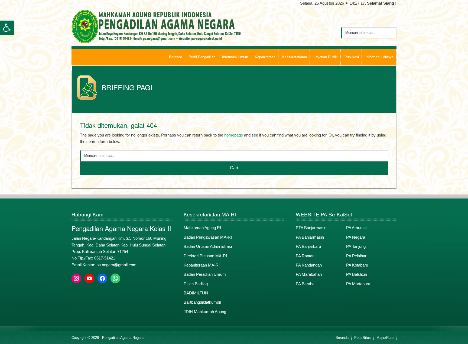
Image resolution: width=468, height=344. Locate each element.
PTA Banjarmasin (311, 227)
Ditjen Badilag (196, 283)
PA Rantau (305, 256)
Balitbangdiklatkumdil (202, 302)
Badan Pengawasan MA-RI (208, 237)
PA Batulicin (356, 274)
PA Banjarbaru (308, 246)
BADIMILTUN (196, 293)
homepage (233, 135)
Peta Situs (362, 338)
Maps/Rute (385, 338)
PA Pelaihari (356, 256)
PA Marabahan (309, 274)
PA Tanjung (356, 246)
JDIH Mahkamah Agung (205, 311)
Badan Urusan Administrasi (208, 246)
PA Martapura (358, 283)
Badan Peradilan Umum (205, 274)
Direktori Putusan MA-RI (205, 256)
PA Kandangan (309, 265)
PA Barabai (305, 283)
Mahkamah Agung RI (202, 227)
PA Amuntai (356, 227)
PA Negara (355, 237)
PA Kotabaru (357, 265)
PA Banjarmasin (310, 237)
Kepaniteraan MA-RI (202, 265)
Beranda (342, 338)
